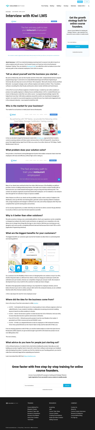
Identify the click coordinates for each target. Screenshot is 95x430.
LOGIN (86, 1)
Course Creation (53, 413)
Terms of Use (27, 427)
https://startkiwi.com (30, 356)
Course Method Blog (76, 415)
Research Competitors (34, 413)
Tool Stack (30, 419)
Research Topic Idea (33, 411)
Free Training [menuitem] (44, 6)
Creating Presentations (55, 415)
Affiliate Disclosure (34, 427)
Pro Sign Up (74, 417)
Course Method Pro (33, 407)
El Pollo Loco (40, 138)
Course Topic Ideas (54, 411)
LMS (50, 409)
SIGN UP (80, 1)
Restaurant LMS (31, 66)
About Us (73, 409)
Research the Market (33, 415)
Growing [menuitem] (66, 6)
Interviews (8, 11)
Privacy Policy (20, 427)
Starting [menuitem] (52, 6)
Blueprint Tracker (32, 409)
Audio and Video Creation (56, 417)
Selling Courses (53, 419)
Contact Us (74, 407)
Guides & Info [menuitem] (81, 6)
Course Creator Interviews (78, 411)
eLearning (52, 407)
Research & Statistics (77, 413)
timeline (36, 303)
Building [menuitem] (59, 6)
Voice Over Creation (33, 417)
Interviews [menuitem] (73, 6)
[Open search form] (88, 5)
